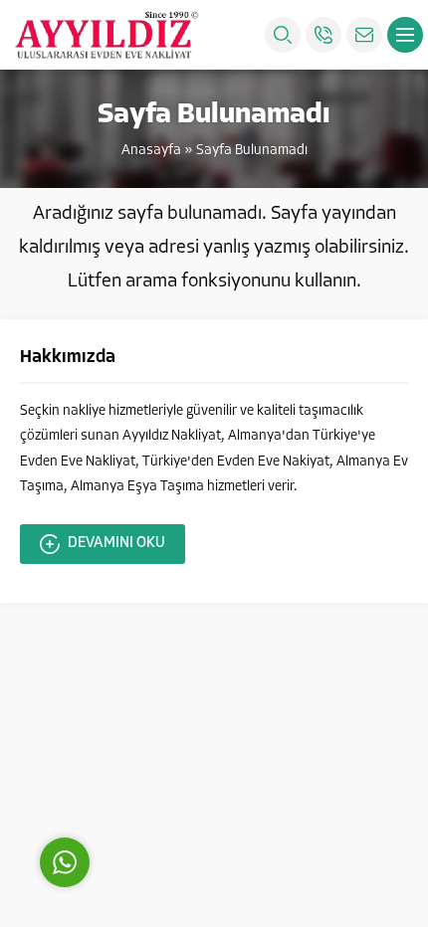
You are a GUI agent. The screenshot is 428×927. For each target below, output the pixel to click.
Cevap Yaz (189, 773)
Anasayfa (151, 150)
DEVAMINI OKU (116, 543)
